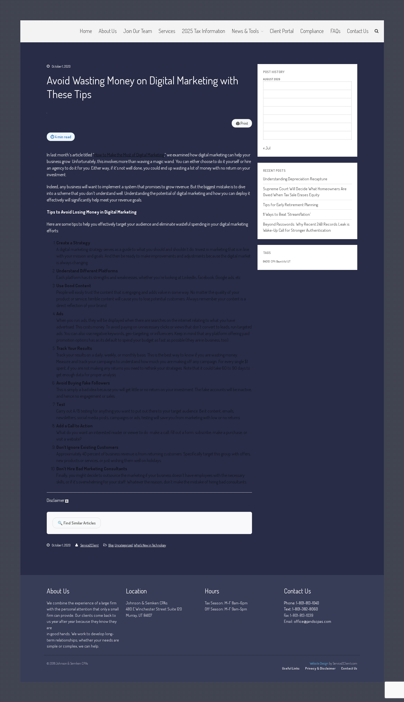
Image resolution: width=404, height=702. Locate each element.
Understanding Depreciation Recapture (295, 178)
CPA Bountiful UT (280, 261)
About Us (108, 30)
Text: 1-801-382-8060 (301, 609)
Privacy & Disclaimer (320, 668)
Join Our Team (137, 30)
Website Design (319, 663)
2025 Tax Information (203, 30)
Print (242, 123)
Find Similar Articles (77, 522)
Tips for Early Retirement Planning (290, 204)
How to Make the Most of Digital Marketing (129, 154)
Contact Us (358, 30)
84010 (266, 261)
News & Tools (245, 30)
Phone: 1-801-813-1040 (301, 603)
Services (167, 30)
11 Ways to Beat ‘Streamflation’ (287, 214)
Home (86, 30)
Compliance (312, 30)
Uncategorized (124, 545)
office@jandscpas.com (312, 621)
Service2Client (89, 545)
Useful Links (291, 668)
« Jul (266, 148)
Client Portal (282, 30)
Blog (111, 545)
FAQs (335, 30)
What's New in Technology (150, 545)
